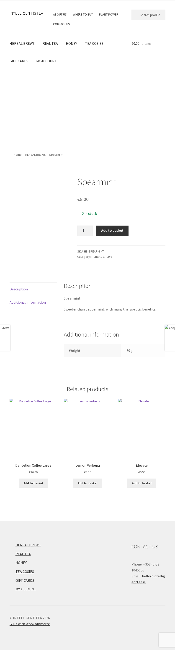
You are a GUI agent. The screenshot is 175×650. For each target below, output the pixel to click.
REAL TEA (50, 43)
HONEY (71, 43)
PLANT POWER (108, 14)
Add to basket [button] (33, 483)
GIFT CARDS (19, 61)
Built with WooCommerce (30, 623)
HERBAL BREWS (22, 43)
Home (18, 155)
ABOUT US (60, 14)
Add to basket (112, 230)
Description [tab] (19, 289)
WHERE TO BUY (83, 14)
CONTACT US (61, 24)
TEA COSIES (94, 43)
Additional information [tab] (28, 302)
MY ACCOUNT (46, 61)
